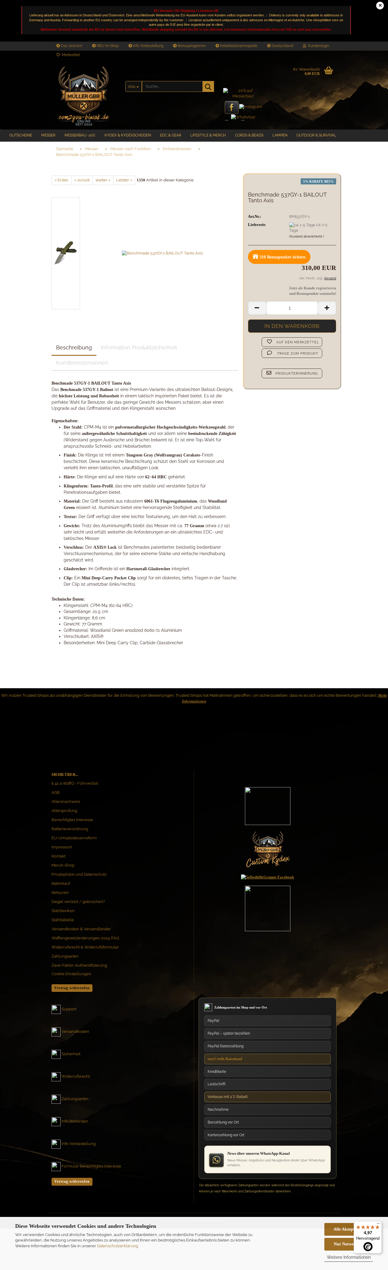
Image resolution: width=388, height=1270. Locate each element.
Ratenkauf (61, 883)
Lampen (280, 135)
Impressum (62, 847)
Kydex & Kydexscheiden (128, 135)
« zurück (82, 180)
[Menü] (378, 1224)
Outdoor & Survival (316, 135)
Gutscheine (20, 135)
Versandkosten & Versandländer (81, 929)
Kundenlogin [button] (317, 46)
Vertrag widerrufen (72, 988)
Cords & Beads (249, 135)
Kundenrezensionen (82, 362)
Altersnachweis (66, 801)
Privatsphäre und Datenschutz (79, 874)
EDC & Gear (170, 135)
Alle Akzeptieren (348, 1229)
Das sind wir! (71, 46)
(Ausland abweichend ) (306, 236)
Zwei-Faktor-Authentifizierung (79, 965)
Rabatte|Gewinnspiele (238, 46)
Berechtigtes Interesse (72, 819)
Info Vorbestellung (147, 46)
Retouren (60, 892)
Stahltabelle (63, 920)
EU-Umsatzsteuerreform (74, 838)
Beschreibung (74, 347)
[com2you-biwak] (84, 95)
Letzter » (124, 180)
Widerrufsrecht (76, 1076)
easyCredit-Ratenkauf (225, 1059)
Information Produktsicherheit (139, 347)
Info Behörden (75, 1121)
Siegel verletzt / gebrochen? (78, 901)
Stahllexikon (63, 910)
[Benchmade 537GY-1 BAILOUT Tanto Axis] (162, 253)
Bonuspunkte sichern (282, 257)
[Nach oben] (371, 1207)
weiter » (102, 180)
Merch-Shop (63, 865)
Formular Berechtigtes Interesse (91, 1166)
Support (69, 1009)
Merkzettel (70, 55)
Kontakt (58, 856)
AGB (56, 792)
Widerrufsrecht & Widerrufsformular (85, 947)
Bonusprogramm (191, 46)
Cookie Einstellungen (71, 974)
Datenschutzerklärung (117, 1246)
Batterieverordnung (70, 829)
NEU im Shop (107, 46)
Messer (48, 135)
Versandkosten (75, 1031)
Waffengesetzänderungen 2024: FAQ (85, 938)
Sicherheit (71, 1054)
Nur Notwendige (349, 1244)
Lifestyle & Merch (208, 135)
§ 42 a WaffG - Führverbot (75, 783)
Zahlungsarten (65, 956)
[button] (280, 46)
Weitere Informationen (349, 1257)
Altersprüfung (64, 810)
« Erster (62, 180)
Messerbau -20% (80, 135)
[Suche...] (208, 86)
